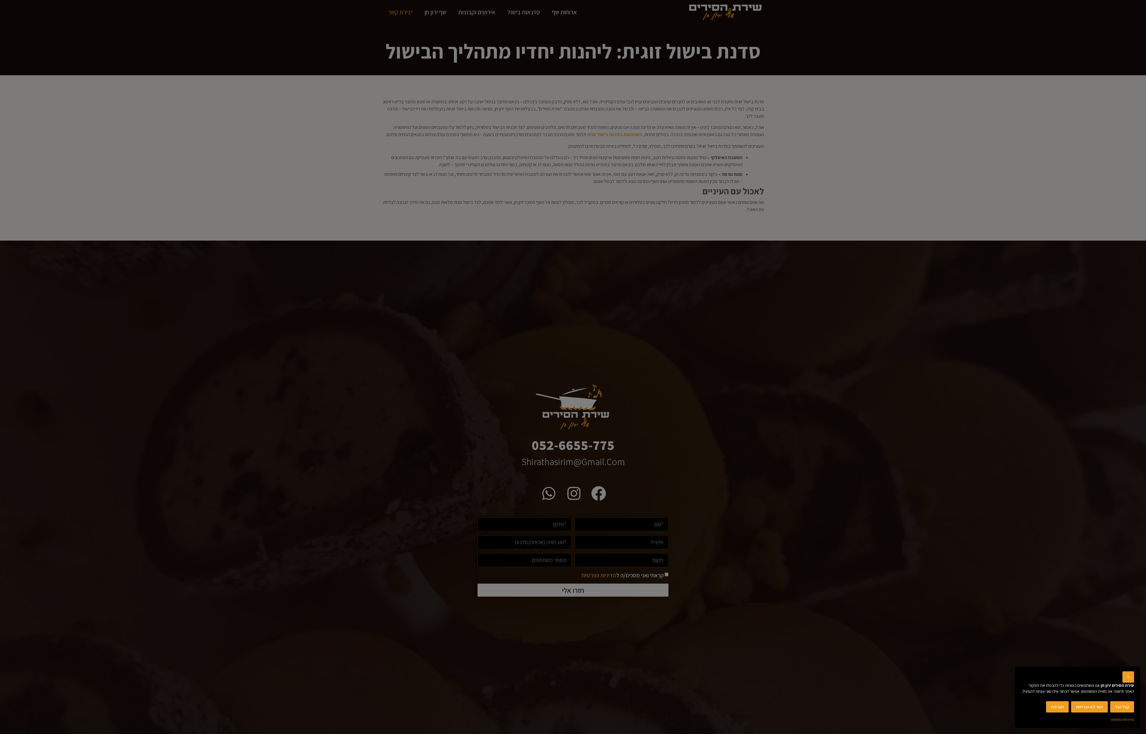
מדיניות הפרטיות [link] (1122, 719)
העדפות (1057, 707)
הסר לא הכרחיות (1089, 707)
